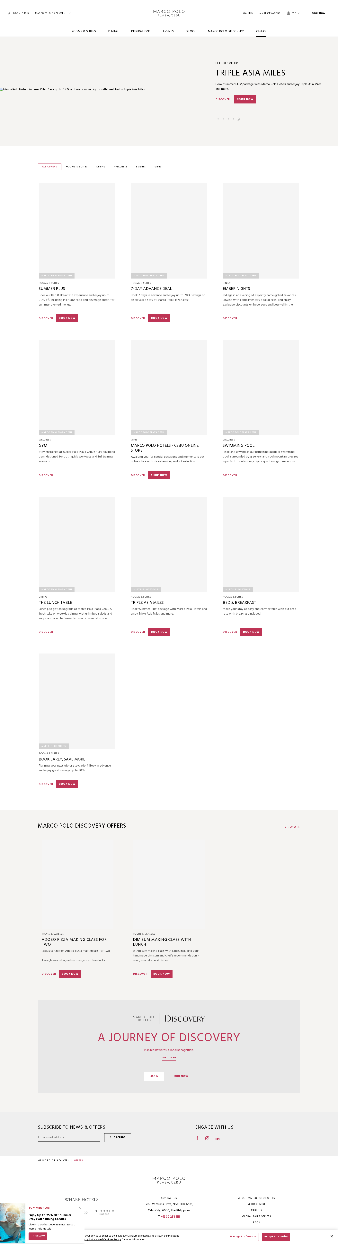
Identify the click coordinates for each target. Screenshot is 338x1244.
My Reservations (270, 13)
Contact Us (169, 1198)
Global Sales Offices (256, 1216)
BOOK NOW (159, 632)
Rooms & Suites (84, 31)
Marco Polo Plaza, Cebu (53, 1160)
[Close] (331, 1236)
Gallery (248, 13)
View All (292, 827)
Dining (113, 31)
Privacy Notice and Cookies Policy (100, 1240)
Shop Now (159, 475)
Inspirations (141, 31)
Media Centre (256, 1204)
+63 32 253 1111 (170, 1216)
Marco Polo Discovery (226, 31)
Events (168, 31)
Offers (261, 31)
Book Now (318, 13)
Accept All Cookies (276, 1237)
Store (190, 31)
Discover (223, 99)
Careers (256, 1210)
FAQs (256, 1222)
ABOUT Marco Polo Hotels (256, 1198)
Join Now (180, 1076)
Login (16, 13)
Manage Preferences (243, 1237)
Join (26, 13)
